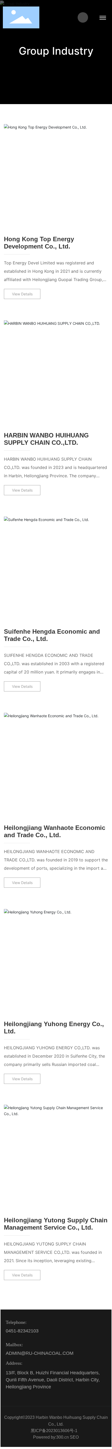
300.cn (62, 1437)
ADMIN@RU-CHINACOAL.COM (39, 1353)
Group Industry (56, 51)
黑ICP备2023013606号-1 (54, 1430)
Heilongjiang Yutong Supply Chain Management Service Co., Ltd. (56, 1224)
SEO (74, 1437)
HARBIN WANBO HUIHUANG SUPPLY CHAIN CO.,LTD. (46, 439)
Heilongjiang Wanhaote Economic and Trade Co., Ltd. (54, 831)
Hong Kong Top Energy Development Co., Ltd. (39, 243)
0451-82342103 (22, 1330)
